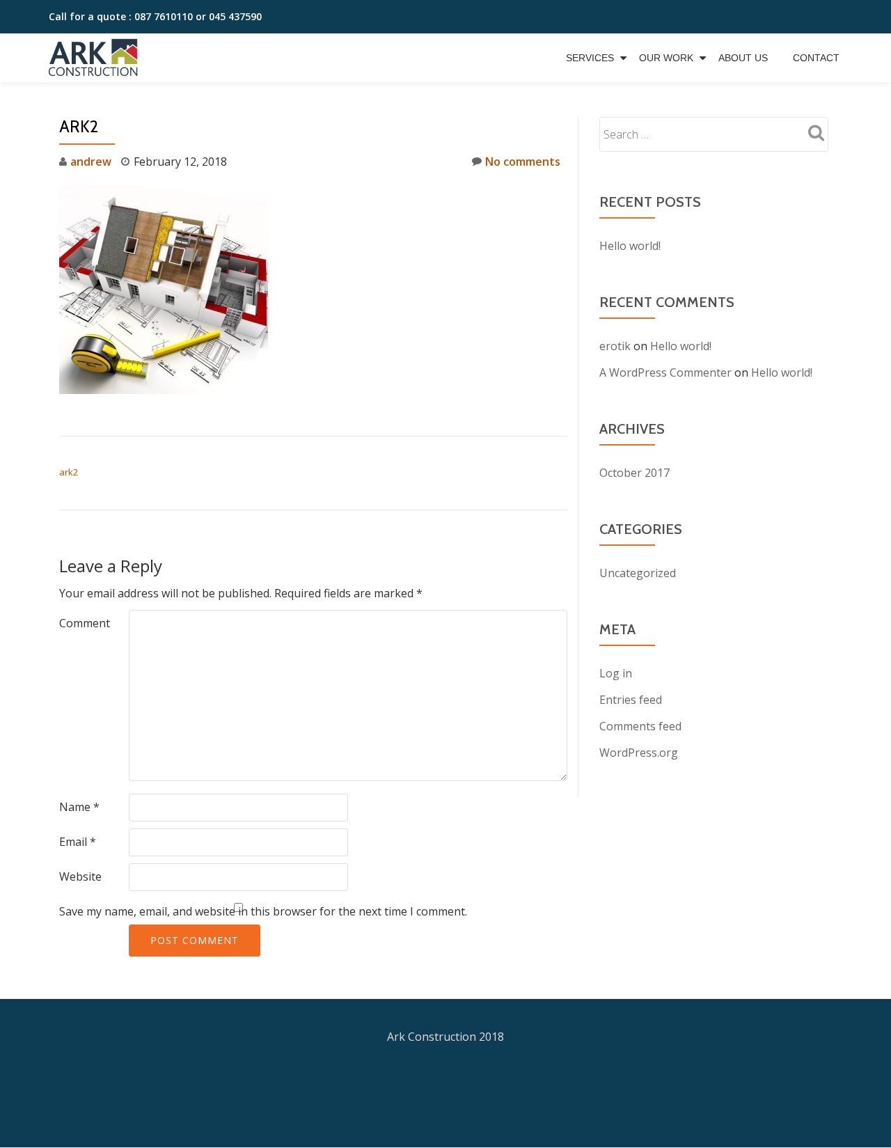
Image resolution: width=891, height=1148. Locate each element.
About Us (743, 57)
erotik (615, 346)
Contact (816, 57)
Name (79, 807)
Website (80, 876)
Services (590, 57)
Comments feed (640, 726)
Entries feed (630, 699)
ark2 (68, 472)
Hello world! (630, 245)
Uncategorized (637, 573)
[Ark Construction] (96, 57)
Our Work (666, 57)
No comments (522, 161)
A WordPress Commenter (665, 372)
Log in (615, 673)
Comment (84, 623)
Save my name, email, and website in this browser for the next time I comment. (263, 911)
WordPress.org (638, 752)
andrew (90, 161)
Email (77, 841)
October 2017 (634, 472)
